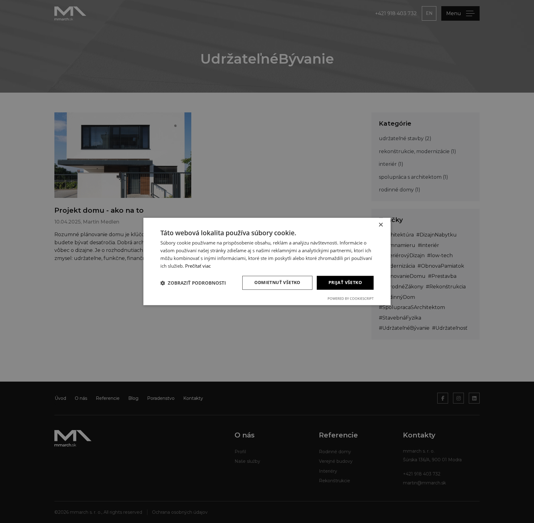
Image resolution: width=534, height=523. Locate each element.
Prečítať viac (198, 266)
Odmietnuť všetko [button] (277, 283)
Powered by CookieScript (351, 298)
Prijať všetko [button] (345, 283)
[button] (193, 283)
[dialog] (267, 261)
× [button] (380, 225)
